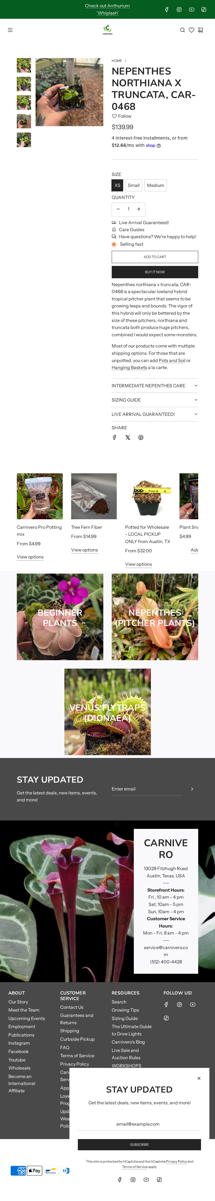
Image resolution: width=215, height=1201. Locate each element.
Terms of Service (135, 1167)
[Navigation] (10, 30)
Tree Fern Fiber (86, 527)
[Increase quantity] (139, 210)
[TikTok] (204, 9)
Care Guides (131, 229)
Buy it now (155, 272)
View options (30, 557)
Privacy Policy (176, 1161)
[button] (27, 520)
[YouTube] (191, 9)
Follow (124, 116)
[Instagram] (179, 9)
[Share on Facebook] (114, 438)
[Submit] (192, 789)
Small (134, 185)
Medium (155, 185)
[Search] (182, 30)
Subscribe (139, 1144)
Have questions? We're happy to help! (157, 236)
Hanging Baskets (129, 367)
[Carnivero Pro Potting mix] (40, 496)
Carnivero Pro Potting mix (39, 530)
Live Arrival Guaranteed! (144, 222)
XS (117, 185)
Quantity (123, 197)
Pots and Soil (172, 360)
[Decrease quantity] (118, 210)
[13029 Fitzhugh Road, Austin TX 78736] (107, 901)
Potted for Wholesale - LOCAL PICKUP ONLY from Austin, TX (147, 534)
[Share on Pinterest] (141, 438)
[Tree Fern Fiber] (94, 496)
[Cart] (200, 30)
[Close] (199, 1078)
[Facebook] (167, 9)
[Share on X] (127, 438)
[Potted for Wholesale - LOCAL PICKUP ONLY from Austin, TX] (148, 496)
